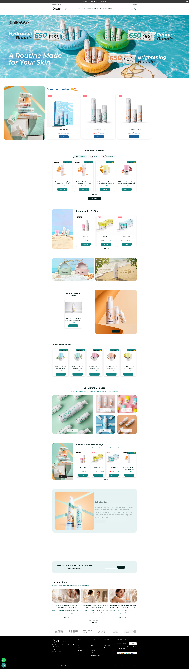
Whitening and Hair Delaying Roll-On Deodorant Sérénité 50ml (77, 367)
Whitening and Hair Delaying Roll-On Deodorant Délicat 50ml (127, 183)
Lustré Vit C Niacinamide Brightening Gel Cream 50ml (73, 319)
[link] (94, 46)
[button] (79, 96)
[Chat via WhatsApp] (3, 660)
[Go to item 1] (92, 76)
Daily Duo (85, 237)
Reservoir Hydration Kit (63, 129)
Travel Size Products (95, 655)
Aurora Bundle (127, 237)
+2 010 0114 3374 (56, 651)
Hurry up (103, 1)
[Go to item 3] (96, 76)
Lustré (92, 645)
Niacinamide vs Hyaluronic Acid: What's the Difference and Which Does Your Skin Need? (123, 606)
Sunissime (93, 650)
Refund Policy (134, 666)
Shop (79, 645)
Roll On (92, 653)
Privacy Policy (118, 666)
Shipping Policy (107, 648)
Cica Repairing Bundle (99, 129)
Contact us (80, 653)
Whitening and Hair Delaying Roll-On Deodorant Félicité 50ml (105, 183)
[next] (79, 307)
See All (62, 477)
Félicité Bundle (106, 237)
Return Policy (107, 645)
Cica (92, 643)
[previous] (64, 307)
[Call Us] (3, 665)
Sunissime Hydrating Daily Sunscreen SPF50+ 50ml (62, 183)
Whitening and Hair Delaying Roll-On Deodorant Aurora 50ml (60, 367)
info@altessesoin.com (57, 649)
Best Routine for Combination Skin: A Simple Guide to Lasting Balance (66, 606)
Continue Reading (65, 617)
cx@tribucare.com (57, 4)
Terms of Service (125, 666)
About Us (80, 650)
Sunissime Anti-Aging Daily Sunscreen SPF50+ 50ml (83, 183)
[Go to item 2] (93, 76)
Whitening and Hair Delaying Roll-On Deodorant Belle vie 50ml (111, 367)
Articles (79, 648)
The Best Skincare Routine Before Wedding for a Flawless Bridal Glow (94, 606)
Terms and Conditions (108, 643)
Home (79, 643)
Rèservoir (93, 648)
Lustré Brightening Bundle (134, 129)
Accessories (93, 658)
